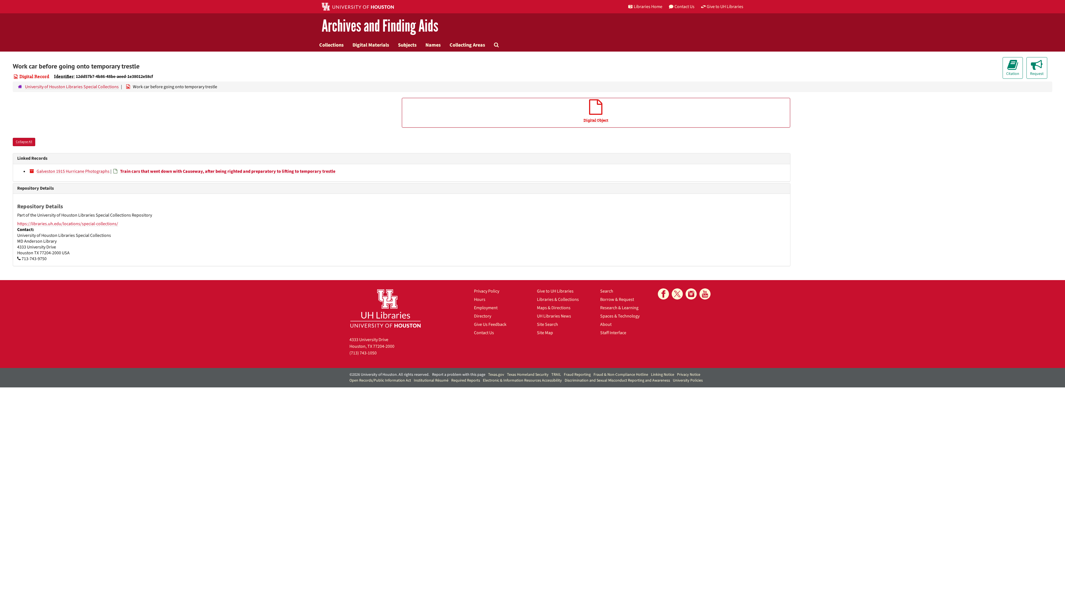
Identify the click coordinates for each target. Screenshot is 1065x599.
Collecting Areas (467, 45)
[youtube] (705, 294)
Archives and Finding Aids (380, 26)
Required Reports (465, 380)
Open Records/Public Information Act (380, 380)
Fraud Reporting (577, 374)
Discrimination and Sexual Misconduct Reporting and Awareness (617, 380)
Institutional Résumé (431, 380)
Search (606, 291)
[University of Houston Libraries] (385, 308)
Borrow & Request (617, 299)
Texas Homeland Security (528, 374)
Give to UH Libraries (555, 291)
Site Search (547, 324)
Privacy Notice (688, 374)
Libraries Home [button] (648, 7)
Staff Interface (613, 333)
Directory (482, 316)
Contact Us (484, 333)
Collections (331, 45)
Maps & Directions (553, 308)
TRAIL (556, 374)
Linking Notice (662, 374)
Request (1037, 74)
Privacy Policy (486, 291)
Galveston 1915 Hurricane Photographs (73, 171)
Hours (479, 299)
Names (433, 45)
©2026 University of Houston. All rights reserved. (389, 374)
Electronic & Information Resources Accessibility (522, 380)
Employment (486, 308)
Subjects (407, 45)
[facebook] (663, 294)
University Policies (688, 380)
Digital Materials (371, 45)
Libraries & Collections (558, 299)
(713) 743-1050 (363, 353)
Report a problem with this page (458, 374)
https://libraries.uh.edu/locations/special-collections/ (67, 224)
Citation (1012, 74)
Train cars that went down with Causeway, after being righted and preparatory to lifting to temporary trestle (227, 171)
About (606, 324)
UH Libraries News (554, 316)
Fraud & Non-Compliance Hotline (621, 374)
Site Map (545, 333)
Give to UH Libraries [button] (725, 7)
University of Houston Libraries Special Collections (72, 87)
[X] (677, 294)
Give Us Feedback (490, 324)
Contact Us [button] (684, 7)
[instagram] (691, 294)
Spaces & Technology (620, 316)
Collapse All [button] (24, 141)
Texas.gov (496, 374)
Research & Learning (619, 308)
